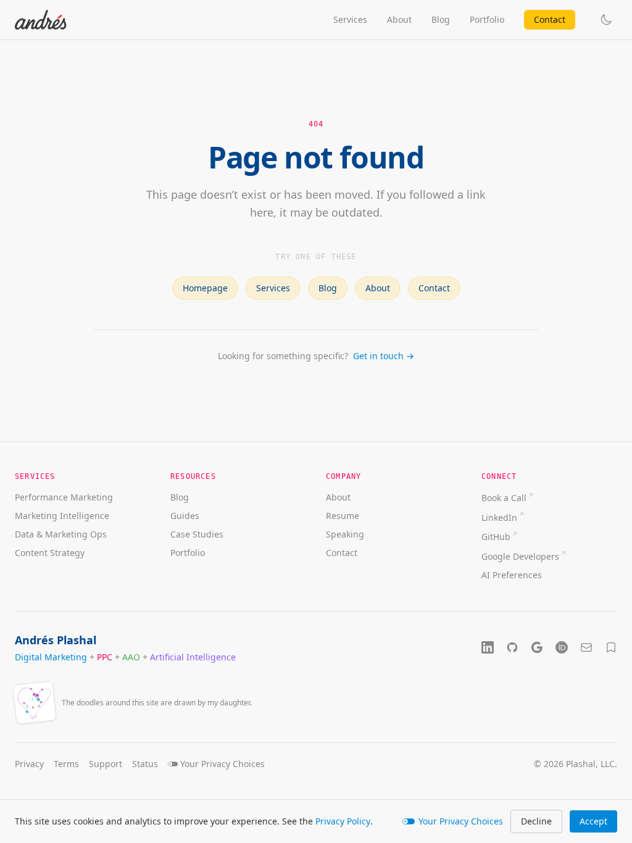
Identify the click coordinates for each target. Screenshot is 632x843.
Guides (184, 515)
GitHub (495, 536)
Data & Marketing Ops (61, 534)
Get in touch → (383, 356)
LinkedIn (499, 517)
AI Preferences (511, 575)
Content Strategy (50, 553)
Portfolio (487, 19)
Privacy (29, 764)
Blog (440, 19)
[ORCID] (561, 647)
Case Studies (196, 534)
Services (350, 19)
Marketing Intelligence (62, 515)
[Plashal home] (41, 20)
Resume (342, 515)
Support (105, 764)
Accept (593, 821)
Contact (549, 19)
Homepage (205, 288)
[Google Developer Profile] (537, 647)
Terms (66, 764)
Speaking (345, 534)
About (399, 19)
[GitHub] (512, 647)
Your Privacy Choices (460, 821)
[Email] (586, 647)
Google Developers (520, 556)
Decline (536, 821)
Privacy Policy (342, 821)
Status (145, 764)
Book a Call (503, 498)
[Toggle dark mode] (606, 20)
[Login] (611, 647)
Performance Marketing (64, 497)
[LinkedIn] (487, 647)
